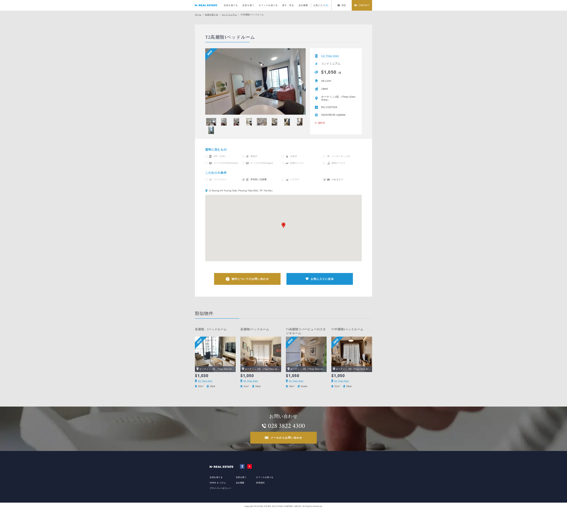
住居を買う (248, 5)
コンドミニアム (229, 14)
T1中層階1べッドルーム (347, 329)
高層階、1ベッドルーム (211, 329)
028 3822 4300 (286, 426)
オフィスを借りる (268, 5)
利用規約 (260, 483)
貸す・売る (288, 5)
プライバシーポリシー (220, 488)
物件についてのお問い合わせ (250, 278)
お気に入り (320, 5)
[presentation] (300, 82)
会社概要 (303, 5)
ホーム (198, 14)
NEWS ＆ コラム (218, 483)
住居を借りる (231, 5)
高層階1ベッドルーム (254, 329)
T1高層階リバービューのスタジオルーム (306, 331)
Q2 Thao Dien (330, 55)
